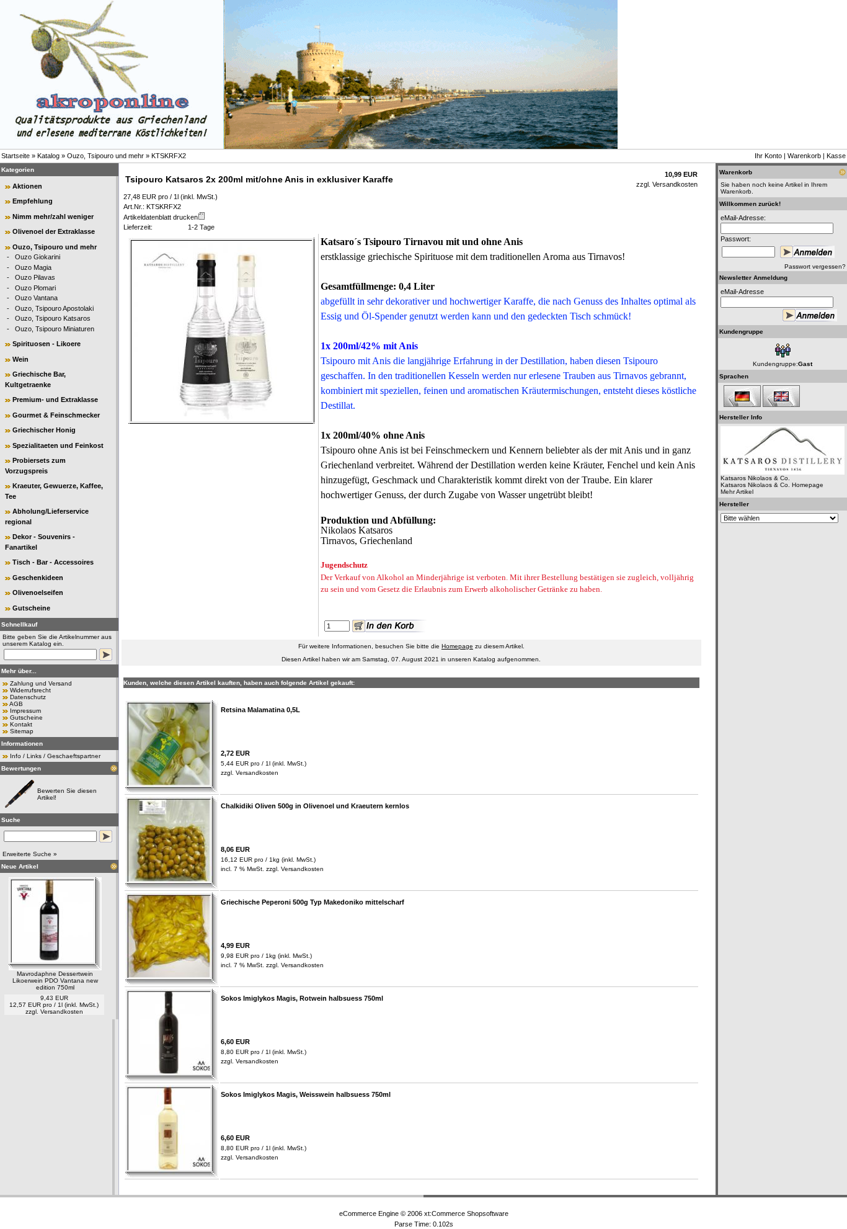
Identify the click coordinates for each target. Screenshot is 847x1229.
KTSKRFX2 (168, 155)
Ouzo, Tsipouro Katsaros (53, 318)
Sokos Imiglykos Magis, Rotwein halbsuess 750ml (302, 998)
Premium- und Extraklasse (55, 399)
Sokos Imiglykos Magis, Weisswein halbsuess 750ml (306, 1094)
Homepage (457, 646)
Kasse (836, 155)
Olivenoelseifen (37, 592)
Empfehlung (32, 201)
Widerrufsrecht (30, 690)
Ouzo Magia (33, 267)
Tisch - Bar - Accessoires (53, 562)
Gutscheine (31, 608)
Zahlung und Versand (41, 683)
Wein (20, 359)
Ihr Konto (768, 155)
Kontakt (21, 724)
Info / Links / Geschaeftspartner (55, 756)
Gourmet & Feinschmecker (56, 415)
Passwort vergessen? (815, 266)
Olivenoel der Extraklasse (53, 231)
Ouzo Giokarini (37, 257)
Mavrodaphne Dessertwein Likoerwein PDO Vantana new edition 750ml (55, 980)
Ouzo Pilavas (35, 277)
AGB (16, 703)
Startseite (15, 155)
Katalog (48, 155)
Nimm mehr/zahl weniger (53, 216)
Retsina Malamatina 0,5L (260, 709)
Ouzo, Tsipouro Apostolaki (54, 308)
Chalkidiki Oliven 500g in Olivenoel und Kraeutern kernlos (315, 806)
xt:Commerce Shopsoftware (466, 1213)
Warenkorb (804, 155)
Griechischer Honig (44, 430)
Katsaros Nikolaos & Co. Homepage (772, 484)
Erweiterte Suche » (29, 854)
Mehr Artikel (737, 491)
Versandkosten (61, 1011)
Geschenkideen (37, 577)
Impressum (25, 710)
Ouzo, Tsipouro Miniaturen (54, 329)
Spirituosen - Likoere (46, 343)
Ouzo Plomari (35, 288)
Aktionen (27, 186)
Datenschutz (28, 697)
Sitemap (21, 731)
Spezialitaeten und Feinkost (58, 445)
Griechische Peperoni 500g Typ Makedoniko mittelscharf (312, 902)
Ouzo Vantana (36, 298)
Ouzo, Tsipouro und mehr (105, 155)
